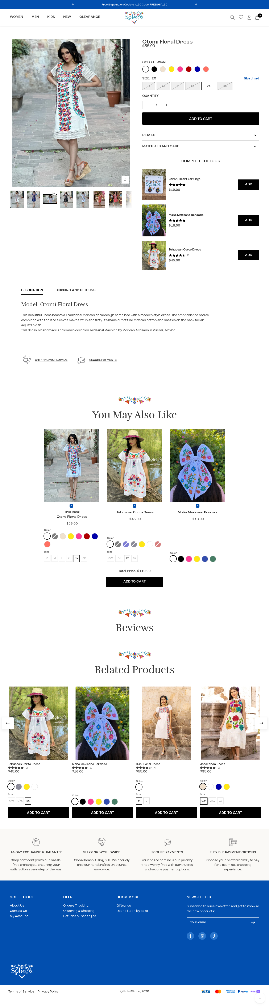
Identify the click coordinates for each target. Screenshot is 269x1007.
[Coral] (47, 544)
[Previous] (8, 723)
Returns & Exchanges (79, 916)
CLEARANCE (89, 17)
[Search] (232, 17)
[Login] (249, 17)
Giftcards (124, 905)
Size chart (251, 78)
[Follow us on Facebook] (190, 936)
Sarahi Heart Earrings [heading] (184, 179)
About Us (17, 905)
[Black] (181, 559)
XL (193, 86)
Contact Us (18, 911)
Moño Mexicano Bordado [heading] (186, 215)
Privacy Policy (48, 991)
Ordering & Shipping (79, 911)
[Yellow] (71, 536)
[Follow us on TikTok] (214, 936)
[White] (47, 536)
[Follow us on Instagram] (202, 936)
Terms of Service (21, 991)
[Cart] (257, 17)
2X (209, 86)
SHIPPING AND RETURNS (75, 290)
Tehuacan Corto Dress (135, 512)
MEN (35, 17)
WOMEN (16, 17)
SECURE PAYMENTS (103, 360)
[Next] (261, 723)
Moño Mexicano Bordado (198, 512)
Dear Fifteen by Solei (132, 911)
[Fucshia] (150, 544)
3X (225, 86)
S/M (204, 801)
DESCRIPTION (32, 290)
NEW (67, 17)
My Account (19, 916)
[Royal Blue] (95, 536)
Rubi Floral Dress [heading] (148, 764)
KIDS (51, 17)
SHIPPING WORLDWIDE (51, 360)
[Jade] (213, 559)
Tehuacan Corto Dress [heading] (185, 249)
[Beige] (63, 536)
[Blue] (205, 559)
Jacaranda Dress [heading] (212, 764)
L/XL (212, 801)
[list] (200, 219)
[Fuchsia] (79, 536)
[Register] (253, 922)
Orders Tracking (75, 905)
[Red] (87, 536)
